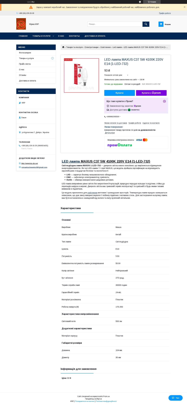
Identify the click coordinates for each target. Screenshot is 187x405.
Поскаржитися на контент (85, 401)
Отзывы (22, 75)
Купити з (146, 93)
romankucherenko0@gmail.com (34, 167)
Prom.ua (106, 396)
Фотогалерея (25, 53)
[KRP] (21, 29)
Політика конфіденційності (106, 401)
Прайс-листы (25, 64)
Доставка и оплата (95, 36)
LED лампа (71, 161)
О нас (61, 36)
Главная (23, 36)
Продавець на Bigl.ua (93, 399)
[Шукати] (146, 24)
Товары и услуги (41, 36)
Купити (119, 93)
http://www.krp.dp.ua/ (29, 163)
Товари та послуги (74, 47)
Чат (177, 398)
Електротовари (91, 47)
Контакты (74, 36)
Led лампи (117, 47)
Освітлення (105, 47)
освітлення (92, 193)
